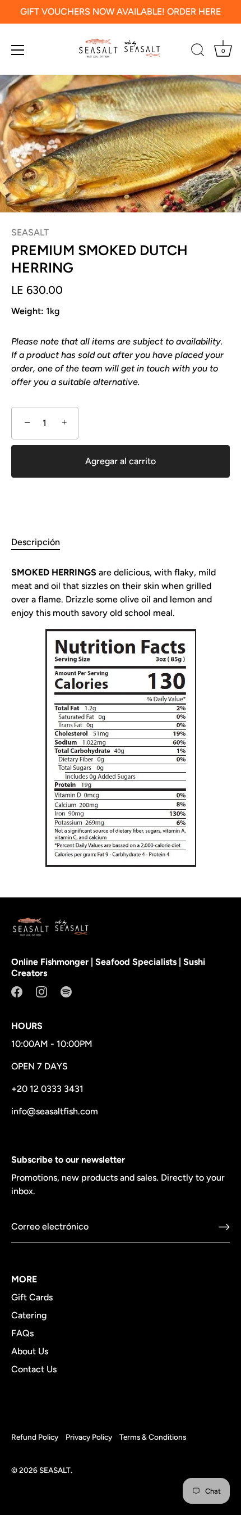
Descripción (35, 542)
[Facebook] (16, 991)
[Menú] (18, 50)
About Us (29, 1351)
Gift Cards (32, 1297)
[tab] (41, 542)
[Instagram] (41, 991)
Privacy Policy (89, 1436)
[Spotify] (66, 991)
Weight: (27, 311)
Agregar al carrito (120, 461)
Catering (29, 1315)
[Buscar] (198, 51)
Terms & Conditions (152, 1436)
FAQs (22, 1333)
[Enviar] (224, 1227)
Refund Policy (34, 1436)
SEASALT (30, 232)
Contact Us (34, 1369)
